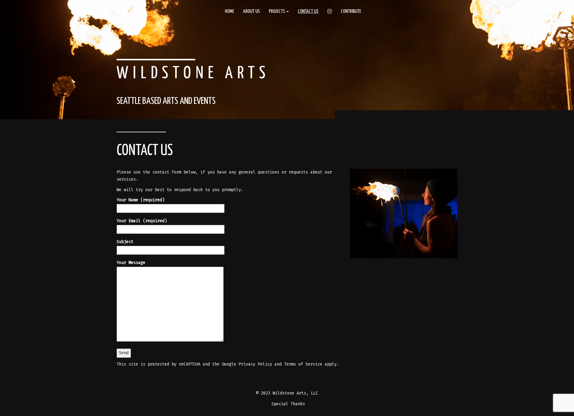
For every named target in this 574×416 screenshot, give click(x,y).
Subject (125, 241)
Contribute (351, 11)
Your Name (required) (140, 199)
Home (229, 11)
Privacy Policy (255, 364)
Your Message (131, 262)
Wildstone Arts (193, 73)
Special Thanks (288, 403)
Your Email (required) (142, 220)
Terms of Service (304, 364)
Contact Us (308, 11)
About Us (251, 11)
